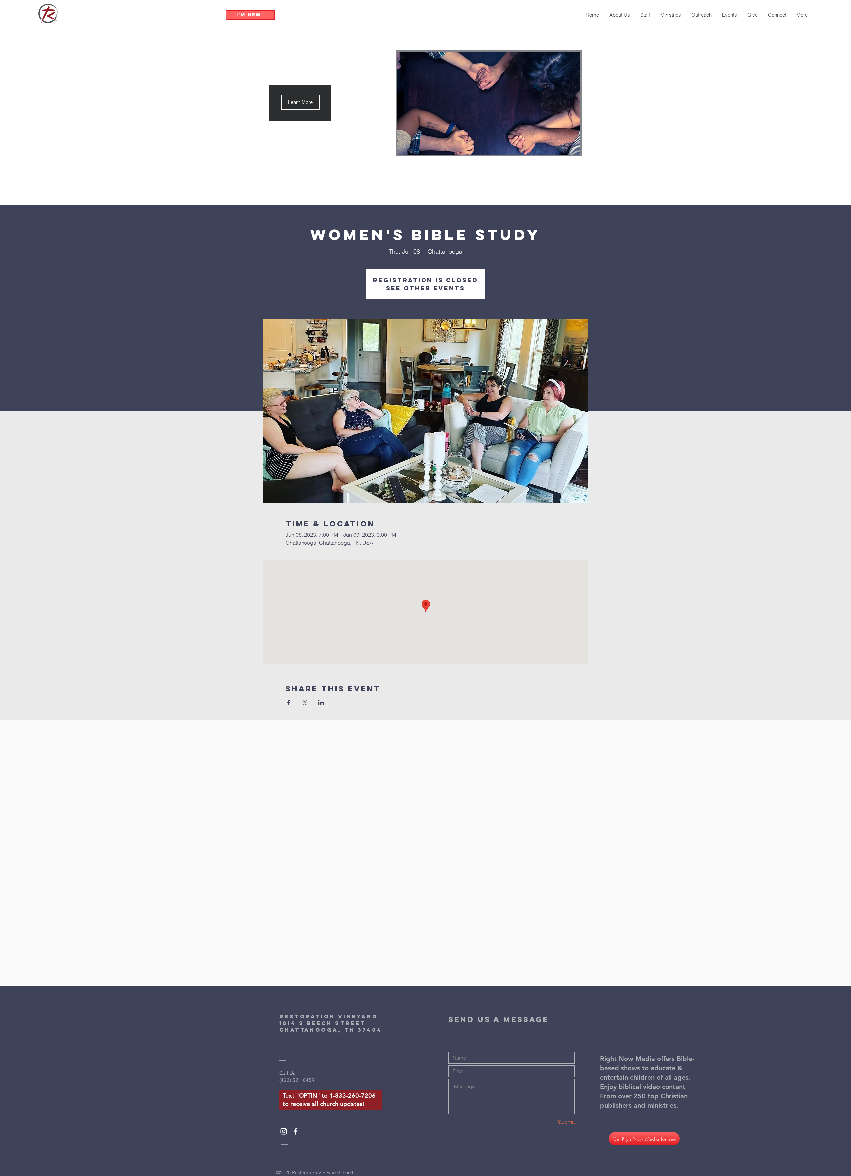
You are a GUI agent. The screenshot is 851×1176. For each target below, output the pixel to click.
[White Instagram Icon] (283, 1131)
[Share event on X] (305, 702)
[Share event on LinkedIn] (321, 702)
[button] (300, 102)
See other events (425, 288)
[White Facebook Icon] (295, 1131)
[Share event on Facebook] (289, 702)
